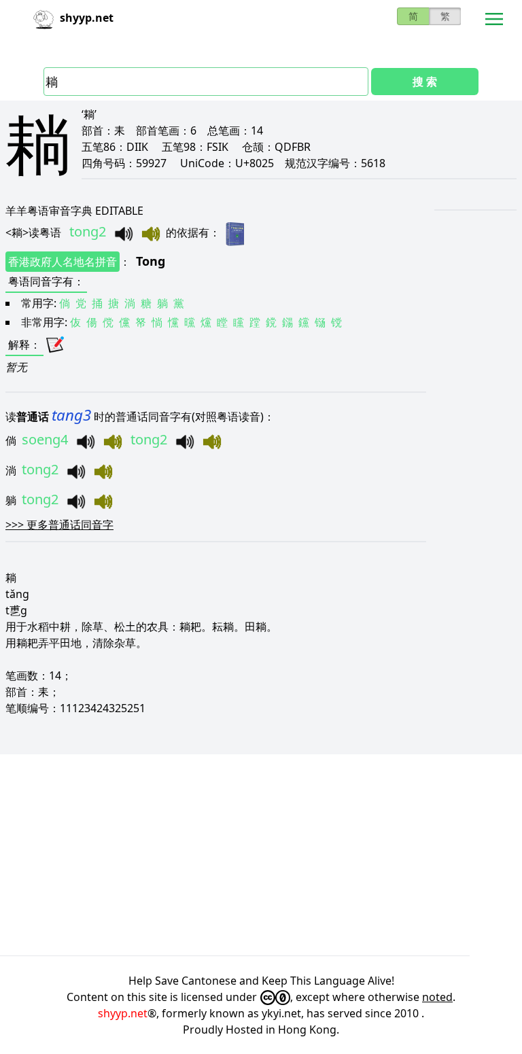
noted (437, 996)
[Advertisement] (261, 855)
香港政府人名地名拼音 (62, 261)
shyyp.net (122, 1013)
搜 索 (425, 81)
